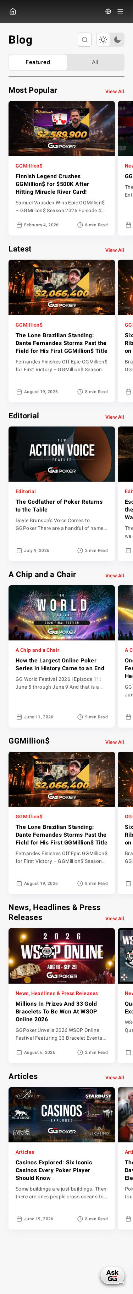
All (95, 62)
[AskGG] (112, 1275)
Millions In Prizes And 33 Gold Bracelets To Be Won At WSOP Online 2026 (56, 1011)
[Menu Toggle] (120, 11)
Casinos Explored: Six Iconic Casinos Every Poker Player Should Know (54, 1170)
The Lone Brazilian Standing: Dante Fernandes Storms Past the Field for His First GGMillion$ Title (61, 343)
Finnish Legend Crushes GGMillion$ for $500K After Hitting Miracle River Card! (52, 184)
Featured (38, 62)
